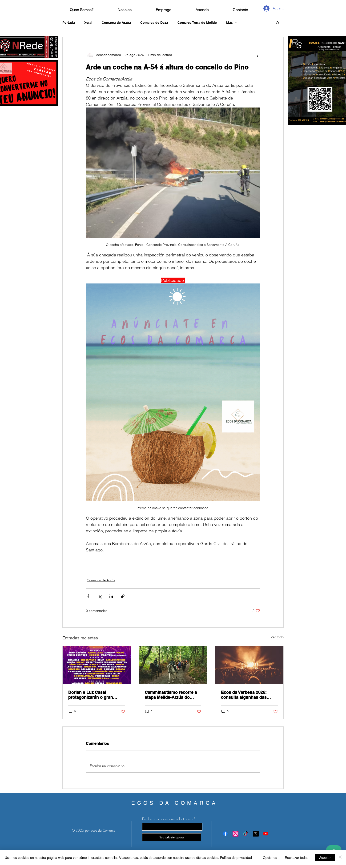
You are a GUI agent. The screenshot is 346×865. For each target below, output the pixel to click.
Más (229, 22)
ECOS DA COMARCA (174, 803)
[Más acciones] (257, 55)
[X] (256, 834)
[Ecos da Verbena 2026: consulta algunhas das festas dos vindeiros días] (249, 665)
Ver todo (277, 637)
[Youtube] (266, 834)
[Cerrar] (340, 857)
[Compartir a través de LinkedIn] (111, 596)
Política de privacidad (236, 857)
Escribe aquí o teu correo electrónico (167, 819)
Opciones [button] (270, 857)
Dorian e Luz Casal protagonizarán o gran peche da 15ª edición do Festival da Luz (92, 695)
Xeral (88, 22)
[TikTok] (246, 834)
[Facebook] (225, 834)
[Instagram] (235, 834)
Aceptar (325, 857)
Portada (68, 22)
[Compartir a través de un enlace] (123, 596)
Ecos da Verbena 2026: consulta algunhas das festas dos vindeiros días (246, 695)
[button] (277, 22)
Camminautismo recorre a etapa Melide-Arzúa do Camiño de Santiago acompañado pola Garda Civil (171, 695)
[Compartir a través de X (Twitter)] (99, 596)
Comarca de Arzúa (116, 22)
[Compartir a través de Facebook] (88, 596)
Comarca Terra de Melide (197, 22)
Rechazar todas (296, 857)
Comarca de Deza (154, 22)
